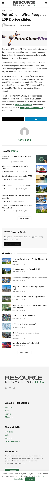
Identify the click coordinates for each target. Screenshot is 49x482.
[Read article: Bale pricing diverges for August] (6, 317)
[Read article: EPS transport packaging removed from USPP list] (41, 159)
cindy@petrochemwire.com (31, 108)
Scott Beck (11, 25)
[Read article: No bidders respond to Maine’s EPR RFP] (41, 189)
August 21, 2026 (18, 162)
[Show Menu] (3, 3)
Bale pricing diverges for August (24, 315)
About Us (9, 407)
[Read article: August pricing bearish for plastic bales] (6, 345)
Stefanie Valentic (9, 171)
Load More (24, 218)
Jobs (7, 435)
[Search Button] (46, 3)
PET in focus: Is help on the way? (24, 324)
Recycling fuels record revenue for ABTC (17, 176)
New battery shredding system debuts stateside (30, 278)
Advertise (9, 432)
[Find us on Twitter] (14, 388)
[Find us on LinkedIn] (6, 388)
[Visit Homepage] (24, 3)
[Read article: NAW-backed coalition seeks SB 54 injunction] (41, 169)
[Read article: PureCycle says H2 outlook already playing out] (6, 298)
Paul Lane (7, 162)
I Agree (30, 479)
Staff (7, 411)
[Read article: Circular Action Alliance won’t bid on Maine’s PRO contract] (41, 208)
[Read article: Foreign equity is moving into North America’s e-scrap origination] (6, 307)
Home (3, 10)
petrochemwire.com (23, 105)
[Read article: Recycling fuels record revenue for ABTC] (41, 179)
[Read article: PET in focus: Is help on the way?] (6, 326)
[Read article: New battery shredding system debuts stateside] (41, 199)
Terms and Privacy (12, 441)
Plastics (9, 10)
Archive (8, 414)
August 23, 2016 (24, 25)
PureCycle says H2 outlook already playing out (29, 296)
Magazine (9, 417)
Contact (8, 438)
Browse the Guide (12, 244)
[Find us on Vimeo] (10, 388)
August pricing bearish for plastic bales (26, 343)
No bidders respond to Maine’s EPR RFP (16, 186)
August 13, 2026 (19, 299)
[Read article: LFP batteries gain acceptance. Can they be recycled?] (6, 335)
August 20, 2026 (18, 179)
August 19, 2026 (22, 211)
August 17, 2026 (19, 292)
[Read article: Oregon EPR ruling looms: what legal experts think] (6, 288)
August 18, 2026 (19, 318)
